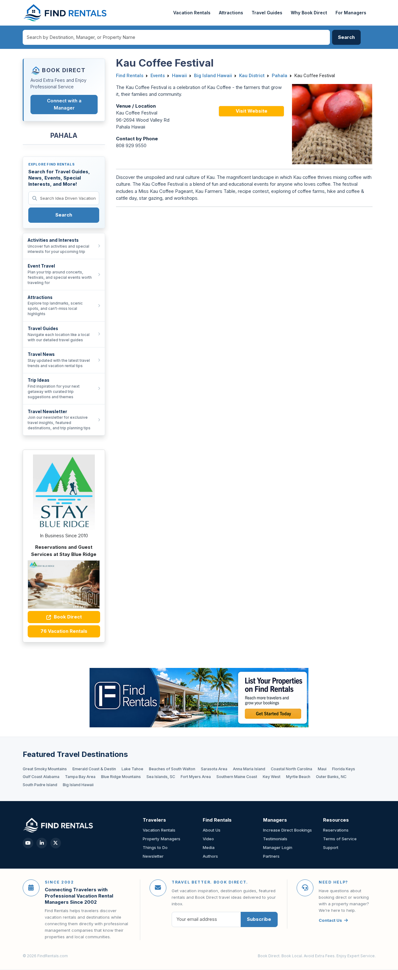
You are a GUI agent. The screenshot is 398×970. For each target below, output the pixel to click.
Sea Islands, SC (160, 776)
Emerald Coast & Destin (94, 769)
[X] (55, 843)
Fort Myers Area (196, 776)
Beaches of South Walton (172, 769)
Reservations (336, 830)
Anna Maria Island (249, 769)
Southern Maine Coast (236, 776)
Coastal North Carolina (291, 769)
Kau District (252, 75)
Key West (271, 776)
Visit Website (251, 111)
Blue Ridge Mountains (121, 776)
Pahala (279, 75)
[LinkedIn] (41, 843)
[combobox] (176, 37)
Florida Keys (343, 769)
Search (63, 215)
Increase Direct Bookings (287, 830)
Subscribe (259, 919)
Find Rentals (129, 75)
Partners (271, 856)
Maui (322, 769)
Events (157, 75)
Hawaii (179, 75)
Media (209, 847)
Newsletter (153, 856)
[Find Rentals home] (65, 12)
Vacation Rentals (192, 12)
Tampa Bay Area (80, 776)
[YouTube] (28, 843)
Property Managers (161, 838)
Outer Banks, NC (331, 776)
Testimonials (275, 838)
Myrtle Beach (298, 776)
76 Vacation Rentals (63, 631)
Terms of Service (340, 838)
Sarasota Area (214, 769)
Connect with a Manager (64, 104)
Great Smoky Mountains (45, 769)
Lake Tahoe (132, 769)
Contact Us (330, 920)
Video (208, 838)
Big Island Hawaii (213, 75)
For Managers (351, 12)
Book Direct (67, 617)
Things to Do (155, 847)
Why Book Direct (309, 12)
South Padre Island (40, 784)
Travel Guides (267, 12)
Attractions (231, 12)
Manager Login (277, 847)
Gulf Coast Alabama (41, 776)
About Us (211, 830)
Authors (210, 856)
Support (330, 847)
